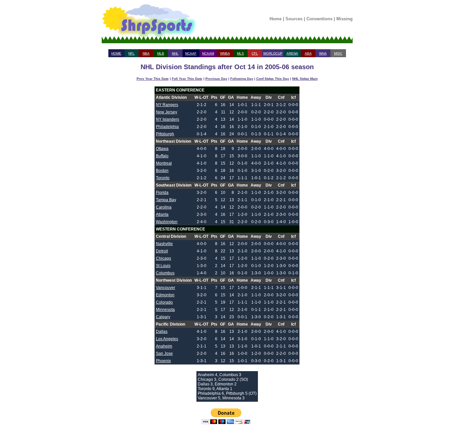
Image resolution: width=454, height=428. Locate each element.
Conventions (319, 18)
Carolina (163, 207)
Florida (162, 192)
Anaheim (164, 346)
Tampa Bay (166, 200)
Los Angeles (167, 339)
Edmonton (165, 295)
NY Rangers (167, 104)
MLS (240, 53)
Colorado (164, 302)
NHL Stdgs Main (305, 78)
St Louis (163, 265)
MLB (160, 53)
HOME (116, 53)
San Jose (164, 353)
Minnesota (165, 309)
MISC (338, 53)
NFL (131, 53)
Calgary (163, 317)
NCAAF (190, 53)
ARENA (292, 53)
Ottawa (162, 148)
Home (276, 18)
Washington (166, 221)
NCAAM (208, 53)
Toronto (163, 178)
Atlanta (162, 214)
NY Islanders (167, 119)
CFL (255, 53)
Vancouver (165, 287)
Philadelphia (167, 126)
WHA (323, 53)
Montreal (164, 163)
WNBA (225, 53)
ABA (308, 53)
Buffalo (162, 156)
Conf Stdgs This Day (272, 78)
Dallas (162, 331)
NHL (175, 53)
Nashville (164, 243)
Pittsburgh (165, 134)
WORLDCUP (273, 53)
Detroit (162, 251)
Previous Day (216, 78)
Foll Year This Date (187, 78)
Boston (162, 170)
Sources (293, 18)
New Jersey (166, 112)
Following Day (241, 78)
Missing (344, 18)
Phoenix (163, 360)
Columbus (165, 273)
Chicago (163, 258)
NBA (146, 53)
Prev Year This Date (153, 78)
